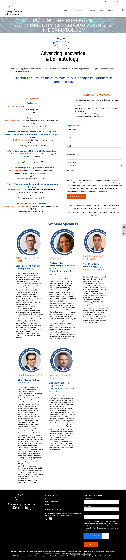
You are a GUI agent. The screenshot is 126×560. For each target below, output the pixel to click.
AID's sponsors (26, 71)
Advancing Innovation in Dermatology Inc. (32, 556)
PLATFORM (80, 10)
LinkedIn (120, 2)
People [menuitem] (47, 504)
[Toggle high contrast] (124, 227)
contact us (69, 515)
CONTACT (111, 10)
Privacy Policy (101, 191)
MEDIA (92, 10)
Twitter (109, 2)
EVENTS (101, 10)
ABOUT (66, 10)
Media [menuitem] (47, 499)
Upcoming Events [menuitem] (51, 501)
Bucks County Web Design (104, 556)
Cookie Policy (86, 554)
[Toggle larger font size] (124, 233)
